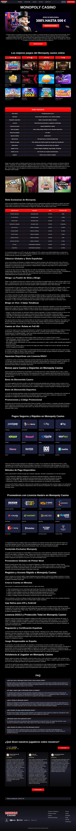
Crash (45, 57)
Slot (62, 57)
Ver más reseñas (38, 789)
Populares (12, 57)
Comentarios (63, 747)
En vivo (28, 57)
